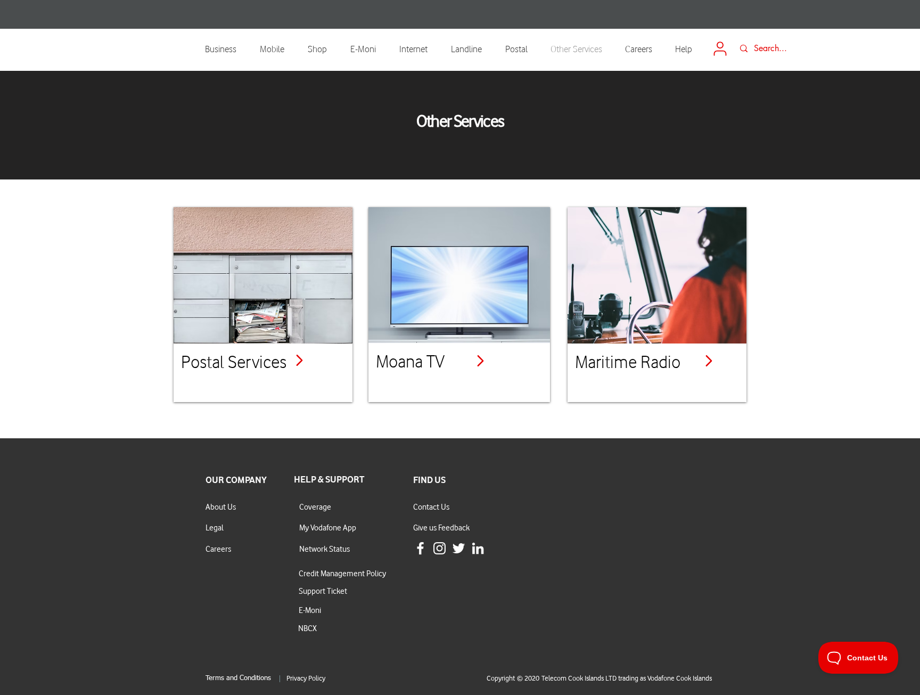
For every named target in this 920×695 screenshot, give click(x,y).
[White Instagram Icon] (439, 548)
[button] (276, 48)
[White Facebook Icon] (420, 548)
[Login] (720, 48)
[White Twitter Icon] (458, 548)
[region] (263, 304)
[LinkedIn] (478, 548)
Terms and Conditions (238, 678)
